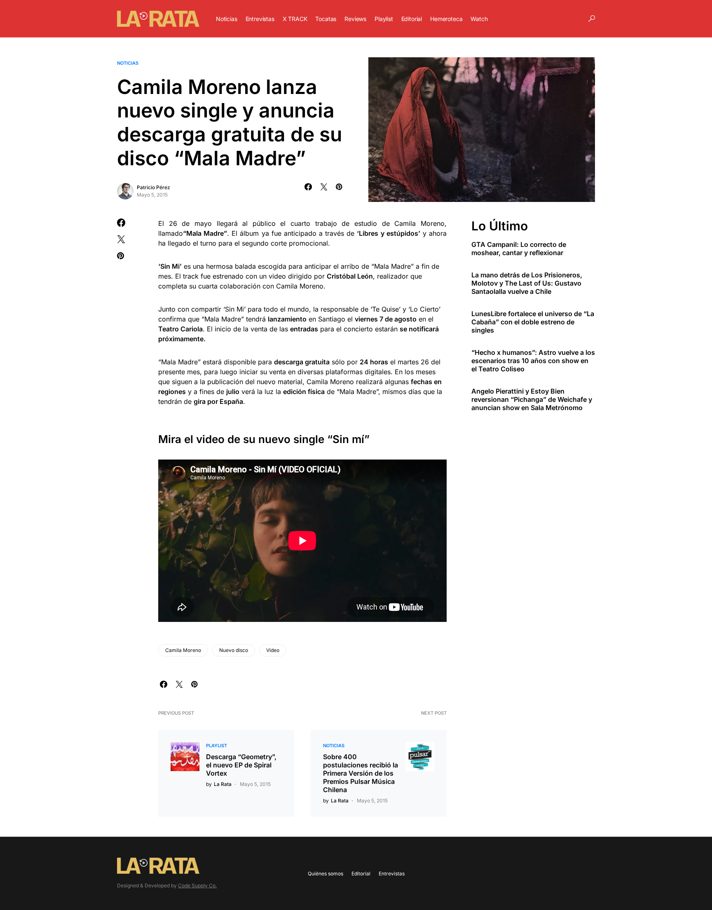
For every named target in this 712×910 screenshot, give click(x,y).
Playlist (216, 745)
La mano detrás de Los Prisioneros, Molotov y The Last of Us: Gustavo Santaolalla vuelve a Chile (526, 283)
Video (272, 650)
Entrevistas (392, 873)
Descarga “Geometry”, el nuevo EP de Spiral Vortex (241, 765)
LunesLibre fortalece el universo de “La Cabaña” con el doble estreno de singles (532, 322)
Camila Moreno (183, 650)
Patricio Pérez (153, 187)
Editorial (360, 873)
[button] (591, 18)
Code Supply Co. (197, 885)
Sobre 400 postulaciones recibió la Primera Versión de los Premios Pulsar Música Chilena (360, 773)
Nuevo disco (233, 650)
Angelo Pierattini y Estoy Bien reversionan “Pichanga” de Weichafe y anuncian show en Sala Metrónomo (531, 399)
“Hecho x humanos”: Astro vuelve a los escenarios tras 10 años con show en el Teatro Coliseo (533, 361)
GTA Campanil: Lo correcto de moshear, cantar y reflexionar (518, 249)
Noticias (127, 63)
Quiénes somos (325, 873)
